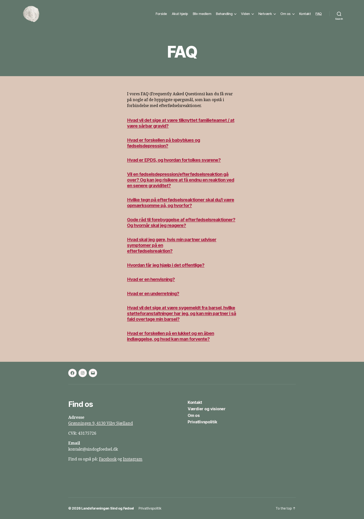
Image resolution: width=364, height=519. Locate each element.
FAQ (318, 14)
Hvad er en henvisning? (151, 279)
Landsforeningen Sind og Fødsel (107, 508)
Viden (245, 14)
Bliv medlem (202, 14)
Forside (161, 14)
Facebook (108, 459)
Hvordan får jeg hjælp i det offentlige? (165, 265)
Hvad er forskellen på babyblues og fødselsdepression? (163, 143)
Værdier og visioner (207, 408)
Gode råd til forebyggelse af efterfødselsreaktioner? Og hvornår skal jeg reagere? (181, 222)
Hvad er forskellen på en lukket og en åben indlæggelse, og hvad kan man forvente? (170, 336)
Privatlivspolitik (202, 422)
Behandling (224, 14)
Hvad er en (138, 293)
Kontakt (305, 14)
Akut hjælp (180, 14)
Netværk (265, 14)
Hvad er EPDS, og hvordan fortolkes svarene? (174, 160)
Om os (285, 14)
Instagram (132, 459)
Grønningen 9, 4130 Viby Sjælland (100, 423)
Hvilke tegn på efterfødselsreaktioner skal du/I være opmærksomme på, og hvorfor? (180, 202)
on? (169, 251)
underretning (163, 293)
